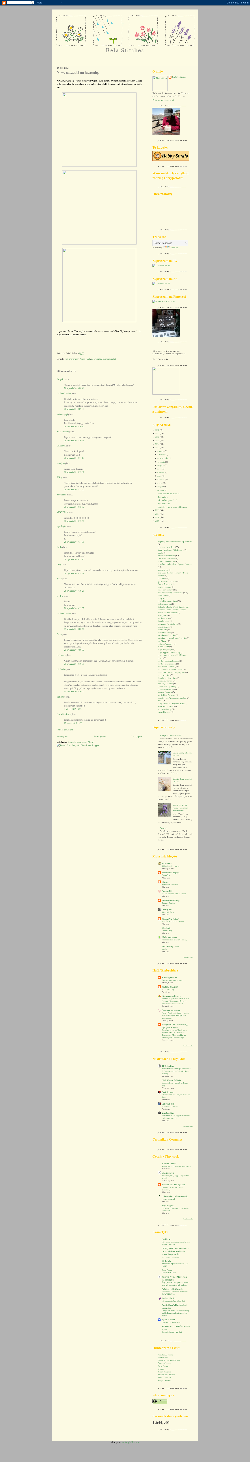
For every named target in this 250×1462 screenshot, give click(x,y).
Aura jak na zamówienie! (170, 735)
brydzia (60, 595)
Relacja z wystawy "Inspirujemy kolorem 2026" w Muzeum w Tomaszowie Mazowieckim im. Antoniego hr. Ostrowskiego (174, 1034)
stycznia (160, 489)
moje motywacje (165, 649)
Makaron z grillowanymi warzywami (176, 1166)
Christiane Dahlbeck (166, 558)
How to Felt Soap (169, 1272)
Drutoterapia (167, 1092)
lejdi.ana (60, 696)
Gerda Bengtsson (165, 584)
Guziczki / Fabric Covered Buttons (172, 506)
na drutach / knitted (166, 666)
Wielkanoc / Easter (166, 706)
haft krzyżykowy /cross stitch (77, 358)
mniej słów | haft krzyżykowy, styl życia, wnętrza (175, 1026)
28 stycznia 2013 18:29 (74, 573)
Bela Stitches (125, 50)
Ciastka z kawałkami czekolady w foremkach (175, 1209)
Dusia (59, 634)
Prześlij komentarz (65, 729)
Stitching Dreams (169, 977)
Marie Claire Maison (166, 1374)
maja (159, 475)
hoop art (161, 598)
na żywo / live (164, 675)
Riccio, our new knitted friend (174, 893)
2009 (157, 520)
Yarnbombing (168, 1112)
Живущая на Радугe (171, 996)
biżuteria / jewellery (166, 547)
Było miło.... (163, 496)
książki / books (164, 632)
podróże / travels (165, 680)
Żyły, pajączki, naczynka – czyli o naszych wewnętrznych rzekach (175, 1283)
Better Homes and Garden (169, 1360)
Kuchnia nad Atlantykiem (173, 1184)
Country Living (164, 1363)
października (162, 458)
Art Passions (163, 1357)
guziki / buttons (164, 587)
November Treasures (170, 884)
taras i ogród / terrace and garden (172, 697)
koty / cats (162, 629)
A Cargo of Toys (168, 989)
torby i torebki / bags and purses (171, 703)
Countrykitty (167, 891)
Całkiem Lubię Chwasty (172, 1289)
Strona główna (100, 736)
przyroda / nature (165, 689)
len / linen (162, 640)
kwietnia (161, 479)
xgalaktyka (61, 526)
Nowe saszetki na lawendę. (78, 72)
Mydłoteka (166, 1261)
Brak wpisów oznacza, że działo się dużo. (176, 1096)
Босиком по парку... (171, 872)
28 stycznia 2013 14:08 (74, 541)
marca (160, 483)
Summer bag (167, 930)
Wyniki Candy (164, 503)
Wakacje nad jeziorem (170, 866)
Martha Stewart (164, 1377)
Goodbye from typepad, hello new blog (175, 1084)
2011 (157, 513)
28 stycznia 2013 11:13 (74, 458)
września (161, 461)
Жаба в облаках (169, 937)
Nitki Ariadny (63, 431)
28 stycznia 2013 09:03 (74, 409)
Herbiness (166, 1239)
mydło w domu (168, 1319)
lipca (159, 468)
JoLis (59, 547)
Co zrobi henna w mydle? (172, 1332)
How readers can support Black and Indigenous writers (176, 1116)
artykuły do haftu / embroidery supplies (175, 541)
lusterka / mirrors (165, 643)
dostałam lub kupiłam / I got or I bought (175, 564)
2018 (157, 430)
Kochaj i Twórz (169, 1298)
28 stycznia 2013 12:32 (74, 506)
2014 (157, 444)
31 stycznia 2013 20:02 (74, 691)
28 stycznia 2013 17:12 (74, 559)
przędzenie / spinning (167, 686)
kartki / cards (163, 618)
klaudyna (61, 463)
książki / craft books (166, 635)
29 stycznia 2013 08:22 (74, 629)
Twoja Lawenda (164, 1380)
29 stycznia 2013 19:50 (74, 663)
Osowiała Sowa (63, 714)
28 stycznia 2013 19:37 (74, 608)
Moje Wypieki (168, 1205)
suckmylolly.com (130, 1442)
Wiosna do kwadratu (170, 1106)
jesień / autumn (164, 604)
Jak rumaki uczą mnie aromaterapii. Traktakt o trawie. (176, 1243)
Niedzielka (61, 669)
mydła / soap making (167, 663)
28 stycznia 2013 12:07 (74, 472)
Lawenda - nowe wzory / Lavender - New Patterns (181, 807)
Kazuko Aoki (163, 621)
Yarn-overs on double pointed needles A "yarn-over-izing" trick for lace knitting (176, 1071)
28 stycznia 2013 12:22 (74, 489)
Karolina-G (167, 863)
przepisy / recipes (165, 683)
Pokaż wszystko (188, 957)
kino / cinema (163, 626)
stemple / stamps (165, 692)
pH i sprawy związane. (171, 1256)
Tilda (160, 700)
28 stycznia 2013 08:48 (74, 388)
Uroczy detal (167, 909)
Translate (174, 247)
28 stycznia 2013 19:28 (74, 590)
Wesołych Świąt (168, 912)
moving (164, 949)
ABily (59, 477)
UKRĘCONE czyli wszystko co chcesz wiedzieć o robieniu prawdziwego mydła (175, 1251)
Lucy (59, 564)
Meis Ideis (166, 928)
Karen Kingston (164, 1371)
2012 (157, 510)
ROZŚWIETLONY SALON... (174, 921)
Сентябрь (166, 875)
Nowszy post (62, 736)
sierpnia (160, 465)
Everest (161, 1368)
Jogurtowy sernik (168, 1199)
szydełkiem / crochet (166, 695)
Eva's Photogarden (170, 946)
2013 (157, 447)
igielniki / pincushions (167, 601)
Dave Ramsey (163, 1366)
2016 (157, 436)
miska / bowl (163, 646)
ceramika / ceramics (166, 555)
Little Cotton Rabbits (171, 1080)
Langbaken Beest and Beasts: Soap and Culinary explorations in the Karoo (175, 1313)
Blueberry (166, 881)
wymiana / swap (164, 709)
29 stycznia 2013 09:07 (74, 649)
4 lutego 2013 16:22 (72, 709)
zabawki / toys (164, 712)
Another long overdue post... (173, 980)
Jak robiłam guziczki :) (167, 500)
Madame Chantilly (170, 986)
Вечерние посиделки (171, 1010)
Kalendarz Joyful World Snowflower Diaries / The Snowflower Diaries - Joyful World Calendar (173, 609)
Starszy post (136, 736)
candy (160, 552)
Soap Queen (167, 1270)
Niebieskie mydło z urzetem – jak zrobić (175, 1264)
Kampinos (162, 615)
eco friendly (163, 569)
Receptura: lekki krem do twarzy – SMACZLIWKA (175, 1293)
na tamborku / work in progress (171, 672)
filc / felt (161, 578)
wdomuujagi (62, 414)
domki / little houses (166, 561)
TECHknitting (168, 1066)
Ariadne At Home (165, 1354)
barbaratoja (61, 494)
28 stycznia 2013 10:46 (74, 440)
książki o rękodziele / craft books (172, 638)
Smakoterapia (168, 1172)
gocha (59, 578)
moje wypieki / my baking (169, 652)
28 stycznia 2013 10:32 (74, 426)
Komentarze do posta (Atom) (81, 741)
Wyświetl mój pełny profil (163, 100)
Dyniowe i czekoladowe (171, 1322)
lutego (160, 486)
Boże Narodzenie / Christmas (170, 549)
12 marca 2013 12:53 (73, 723)
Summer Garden (168, 903)
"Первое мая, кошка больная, (174, 939)
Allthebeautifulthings (171, 900)
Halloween (162, 595)
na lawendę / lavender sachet (103, 358)
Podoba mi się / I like (167, 678)
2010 (157, 517)
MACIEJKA (62, 512)
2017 (157, 433)
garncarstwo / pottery (167, 581)
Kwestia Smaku (169, 1163)
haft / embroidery (165, 589)
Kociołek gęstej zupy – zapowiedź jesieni (175, 1176)
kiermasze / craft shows (168, 623)
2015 (157, 440)
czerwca (160, 472)
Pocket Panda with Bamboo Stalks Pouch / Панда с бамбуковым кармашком (175, 1015)
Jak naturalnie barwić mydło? (173, 1301)
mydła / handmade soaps (168, 660)
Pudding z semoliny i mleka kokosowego (172, 1188)
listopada (161, 454)
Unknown (61, 445)
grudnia (160, 451)
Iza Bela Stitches (64, 393)
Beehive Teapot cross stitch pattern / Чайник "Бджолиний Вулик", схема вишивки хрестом (176, 1001)
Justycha (60, 379)
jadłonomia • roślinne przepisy (175, 1196)
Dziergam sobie (168, 1103)
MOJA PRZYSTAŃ (170, 918)
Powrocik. (164, 828)
